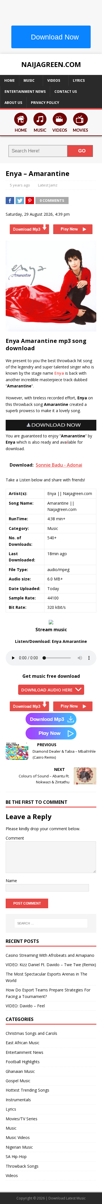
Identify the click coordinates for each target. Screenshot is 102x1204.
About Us (13, 102)
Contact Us (65, 91)
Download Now (54, 37)
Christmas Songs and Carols (31, 1033)
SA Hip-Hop (16, 1156)
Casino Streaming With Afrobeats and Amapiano (50, 955)
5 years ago (20, 185)
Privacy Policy (45, 102)
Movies (80, 131)
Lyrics (79, 80)
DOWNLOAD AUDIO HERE (47, 690)
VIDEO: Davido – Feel (25, 1005)
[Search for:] (51, 923)
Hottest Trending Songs (27, 1090)
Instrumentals (18, 1099)
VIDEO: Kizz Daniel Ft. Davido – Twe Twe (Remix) (51, 964)
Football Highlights (23, 1061)
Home (9, 80)
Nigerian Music (19, 1147)
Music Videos (18, 1137)
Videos (53, 80)
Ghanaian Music (20, 1071)
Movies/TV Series (21, 1118)
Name (11, 880)
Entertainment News (25, 91)
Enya (59, 373)
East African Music (22, 1042)
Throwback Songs (22, 1166)
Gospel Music (18, 1080)
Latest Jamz (48, 185)
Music (29, 80)
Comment (15, 838)
